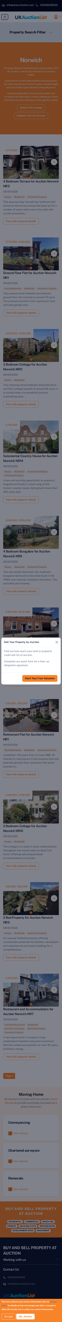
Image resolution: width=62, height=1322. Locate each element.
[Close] (56, 642)
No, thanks (25, 1316)
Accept (8, 1316)
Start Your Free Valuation (40, 678)
